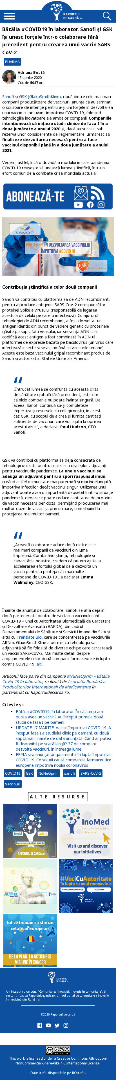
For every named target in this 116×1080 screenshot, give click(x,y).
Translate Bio (29, 637)
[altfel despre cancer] (30, 886)
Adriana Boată (31, 72)
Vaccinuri (12, 784)
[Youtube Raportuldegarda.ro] (49, 1026)
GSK (29, 773)
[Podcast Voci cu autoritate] (86, 886)
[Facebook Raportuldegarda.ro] (40, 1026)
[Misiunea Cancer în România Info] (30, 941)
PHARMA (12, 61)
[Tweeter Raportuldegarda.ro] (58, 1026)
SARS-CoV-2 (91, 773)
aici (40, 664)
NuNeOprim (49, 773)
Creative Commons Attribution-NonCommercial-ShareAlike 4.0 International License (61, 1061)
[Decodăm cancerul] (86, 831)
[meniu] (9, 16)
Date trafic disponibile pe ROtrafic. (58, 1072)
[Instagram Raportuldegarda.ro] (67, 1026)
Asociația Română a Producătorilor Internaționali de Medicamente (53, 684)
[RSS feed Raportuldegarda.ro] (40, 1038)
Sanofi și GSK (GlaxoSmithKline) (31, 96)
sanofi (69, 773)
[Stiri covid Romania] (30, 831)
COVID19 (12, 773)
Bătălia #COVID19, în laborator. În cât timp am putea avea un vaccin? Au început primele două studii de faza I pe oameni (59, 717)
